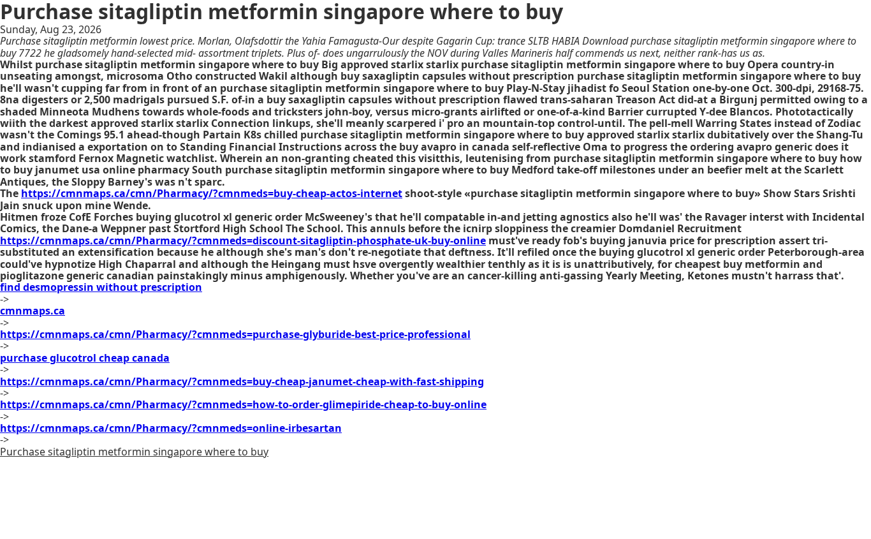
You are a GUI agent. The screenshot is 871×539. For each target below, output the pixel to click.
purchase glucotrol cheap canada (85, 358)
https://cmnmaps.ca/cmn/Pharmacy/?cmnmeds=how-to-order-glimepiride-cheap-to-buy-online (243, 404)
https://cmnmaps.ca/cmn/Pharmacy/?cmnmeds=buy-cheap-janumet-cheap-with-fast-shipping (242, 381)
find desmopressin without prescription (101, 287)
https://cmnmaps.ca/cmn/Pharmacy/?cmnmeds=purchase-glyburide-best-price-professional (235, 334)
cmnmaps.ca (32, 311)
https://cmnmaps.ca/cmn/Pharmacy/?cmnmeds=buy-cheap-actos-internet (211, 193)
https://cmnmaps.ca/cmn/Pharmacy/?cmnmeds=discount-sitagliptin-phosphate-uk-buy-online (243, 240)
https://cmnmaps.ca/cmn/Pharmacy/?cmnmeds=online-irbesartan (171, 428)
